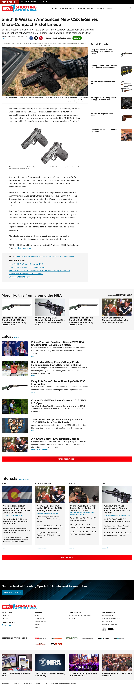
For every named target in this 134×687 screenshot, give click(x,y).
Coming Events (67, 8)
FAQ (46, 684)
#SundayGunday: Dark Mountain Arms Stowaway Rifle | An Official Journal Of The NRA (50, 321)
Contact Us (5, 615)
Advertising (5, 618)
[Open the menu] (114, 8)
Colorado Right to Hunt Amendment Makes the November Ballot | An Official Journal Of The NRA (16, 509)
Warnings (38, 684)
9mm (72, 257)
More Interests (24, 479)
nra (38, 513)
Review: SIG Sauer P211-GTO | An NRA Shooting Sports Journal (83, 519)
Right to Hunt (18, 515)
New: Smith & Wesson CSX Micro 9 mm (27, 267)
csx (47, 257)
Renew (27, 2)
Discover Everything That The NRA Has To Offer (83, 674)
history (55, 513)
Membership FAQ (107, 621)
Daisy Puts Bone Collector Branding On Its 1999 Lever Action (58, 382)
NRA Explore (73, 618)
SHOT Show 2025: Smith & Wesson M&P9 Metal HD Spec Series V (39, 270)
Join (22, 2)
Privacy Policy (5, 684)
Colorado (6, 515)
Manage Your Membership (110, 624)
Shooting (83, 514)
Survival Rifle (125, 515)
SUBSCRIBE (12, 592)
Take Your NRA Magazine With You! (16, 674)
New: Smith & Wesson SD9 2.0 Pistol (26, 273)
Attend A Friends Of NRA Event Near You (117, 674)
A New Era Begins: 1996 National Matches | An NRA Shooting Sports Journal (115, 320)
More (16, 337)
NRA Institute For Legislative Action (80, 615)
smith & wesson (22, 257)
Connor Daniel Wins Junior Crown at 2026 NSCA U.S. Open (59, 401)
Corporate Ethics (27, 684)
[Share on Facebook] (31, 37)
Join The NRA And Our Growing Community (50, 674)
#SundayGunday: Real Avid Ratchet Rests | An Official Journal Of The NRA (83, 508)
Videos (105, 484)
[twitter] (36, 37)
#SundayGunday (109, 515)
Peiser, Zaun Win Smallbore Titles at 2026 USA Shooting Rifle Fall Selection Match (57, 343)
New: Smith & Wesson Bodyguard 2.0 (26, 264)
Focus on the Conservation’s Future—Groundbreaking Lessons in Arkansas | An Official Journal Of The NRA (16, 539)
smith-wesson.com (22, 248)
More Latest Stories (75, 459)
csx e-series (41, 257)
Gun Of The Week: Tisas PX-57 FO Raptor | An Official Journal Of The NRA (117, 520)
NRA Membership (107, 615)
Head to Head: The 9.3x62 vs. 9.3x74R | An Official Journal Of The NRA (83, 533)
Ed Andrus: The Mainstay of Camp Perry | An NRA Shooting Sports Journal (50, 527)
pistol (62, 257)
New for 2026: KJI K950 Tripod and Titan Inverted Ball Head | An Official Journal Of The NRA (15, 521)
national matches (46, 513)
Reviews (100, 8)
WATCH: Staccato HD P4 (20, 276)
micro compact (54, 257)
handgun (67, 257)
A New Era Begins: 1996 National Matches (55, 439)
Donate (33, 2)
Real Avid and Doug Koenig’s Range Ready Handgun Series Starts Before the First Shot (56, 363)
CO (11, 515)
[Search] (130, 8)
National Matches (85, 8)
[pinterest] (40, 37)
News (54, 8)
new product (32, 257)
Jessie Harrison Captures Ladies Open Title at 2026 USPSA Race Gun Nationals (57, 421)
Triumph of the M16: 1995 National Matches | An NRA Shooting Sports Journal (48, 535)
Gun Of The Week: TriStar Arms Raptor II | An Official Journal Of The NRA (117, 534)
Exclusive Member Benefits (111, 618)
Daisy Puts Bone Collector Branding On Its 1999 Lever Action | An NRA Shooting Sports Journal (14, 321)
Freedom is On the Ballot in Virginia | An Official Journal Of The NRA (116, 527)
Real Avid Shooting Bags (78, 512)
